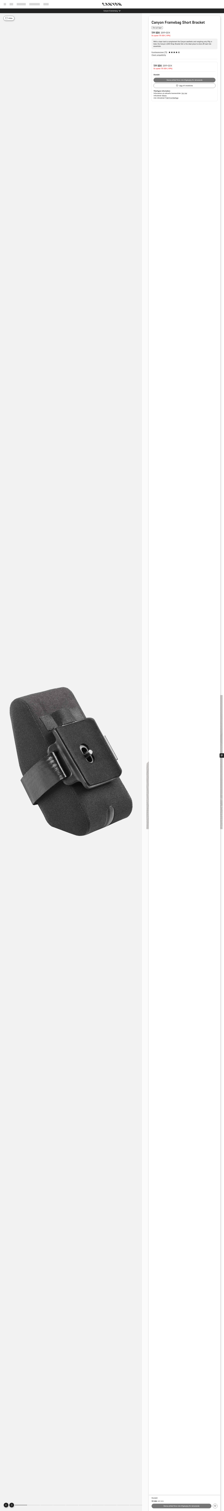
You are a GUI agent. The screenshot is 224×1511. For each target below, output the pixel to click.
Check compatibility (159, 55)
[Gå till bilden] (34, 1505)
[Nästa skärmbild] (11, 1505)
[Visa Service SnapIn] (222, 755)
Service (46, 4)
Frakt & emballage (171, 98)
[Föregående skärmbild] (6, 1505)
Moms (164, 95)
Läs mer (184, 93)
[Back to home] (112, 4)
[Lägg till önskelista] (215, 1506)
